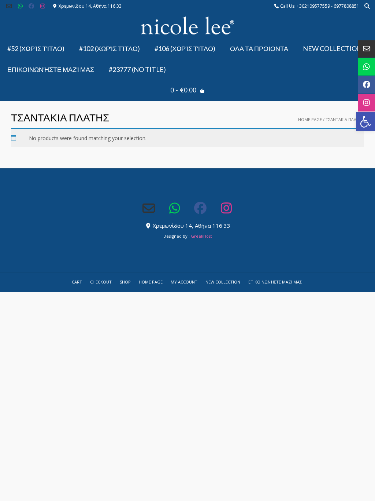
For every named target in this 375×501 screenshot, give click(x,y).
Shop (125, 282)
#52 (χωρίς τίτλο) (35, 48)
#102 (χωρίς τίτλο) (109, 48)
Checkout (101, 282)
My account (184, 282)
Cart (77, 282)
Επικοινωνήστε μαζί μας (50, 69)
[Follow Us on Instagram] (42, 6)
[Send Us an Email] (8, 6)
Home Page (310, 119)
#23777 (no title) (137, 69)
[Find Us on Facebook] (31, 6)
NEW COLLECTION (332, 48)
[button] (365, 121)
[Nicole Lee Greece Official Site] (187, 26)
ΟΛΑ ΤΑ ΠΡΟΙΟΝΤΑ (259, 48)
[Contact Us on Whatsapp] (20, 6)
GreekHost (201, 236)
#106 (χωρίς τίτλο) (185, 48)
